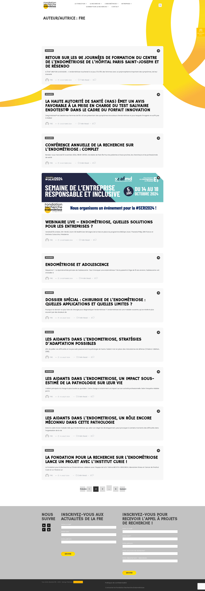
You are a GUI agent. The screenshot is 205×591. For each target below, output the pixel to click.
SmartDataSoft (78, 582)
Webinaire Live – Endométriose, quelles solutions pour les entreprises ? (99, 224)
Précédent (82, 489)
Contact (115, 7)
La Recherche (95, 4)
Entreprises (126, 4)
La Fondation (80, 4)
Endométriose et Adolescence (77, 264)
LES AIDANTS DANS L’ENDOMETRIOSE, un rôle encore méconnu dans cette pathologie (98, 420)
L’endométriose (111, 4)
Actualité (49, 50)
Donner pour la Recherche (96, 7)
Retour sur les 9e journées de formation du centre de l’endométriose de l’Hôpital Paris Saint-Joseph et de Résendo (102, 62)
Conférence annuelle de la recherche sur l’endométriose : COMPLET (89, 147)
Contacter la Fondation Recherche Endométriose (124, 587)
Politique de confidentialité (116, 583)
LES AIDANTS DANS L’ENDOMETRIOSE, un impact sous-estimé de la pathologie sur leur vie (99, 381)
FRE (51, 80)
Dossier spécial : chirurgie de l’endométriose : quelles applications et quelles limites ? (95, 302)
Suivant (122, 489)
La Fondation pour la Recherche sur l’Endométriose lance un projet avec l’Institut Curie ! (101, 459)
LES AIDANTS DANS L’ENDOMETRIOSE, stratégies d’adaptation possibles (93, 341)
